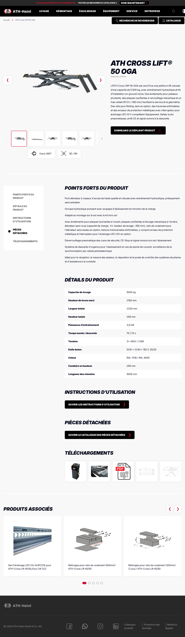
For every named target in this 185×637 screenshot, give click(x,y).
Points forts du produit (23, 196)
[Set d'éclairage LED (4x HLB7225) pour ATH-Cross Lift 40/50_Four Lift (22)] (32, 540)
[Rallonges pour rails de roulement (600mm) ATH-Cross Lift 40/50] (93, 540)
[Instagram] (100, 626)
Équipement (111, 11)
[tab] (84, 583)
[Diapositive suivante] (177, 509)
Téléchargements (25, 241)
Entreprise (152, 11)
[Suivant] (101, 80)
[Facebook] (69, 626)
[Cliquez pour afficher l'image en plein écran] (54, 80)
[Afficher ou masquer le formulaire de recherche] (173, 11)
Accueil (7, 20)
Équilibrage (87, 11)
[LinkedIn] (115, 626)
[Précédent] (8, 80)
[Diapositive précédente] (169, 509)
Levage (44, 11)
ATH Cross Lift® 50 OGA (25, 20)
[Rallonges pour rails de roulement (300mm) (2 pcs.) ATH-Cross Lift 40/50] (153, 540)
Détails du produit (20, 208)
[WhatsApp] (84, 626)
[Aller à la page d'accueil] (17, 11)
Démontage (64, 11)
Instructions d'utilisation (22, 219)
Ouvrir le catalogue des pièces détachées (96, 434)
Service (132, 11)
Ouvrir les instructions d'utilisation (94, 404)
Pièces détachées (20, 231)
